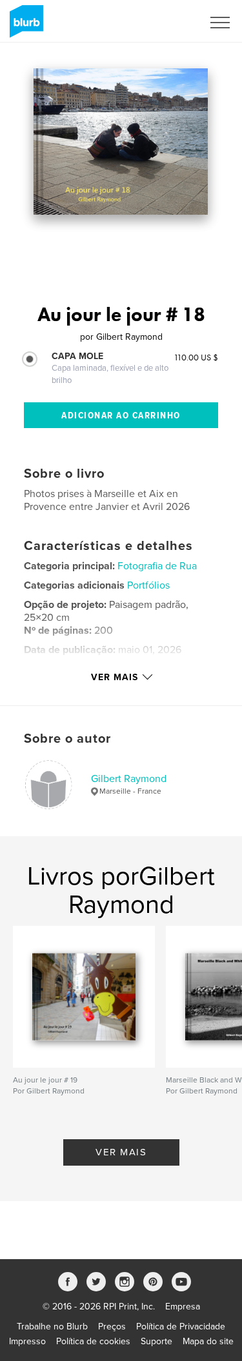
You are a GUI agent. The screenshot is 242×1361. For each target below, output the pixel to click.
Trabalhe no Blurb (52, 1326)
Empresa (182, 1306)
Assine (172, 22)
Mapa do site (208, 1341)
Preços (112, 1326)
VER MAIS (121, 1152)
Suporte (156, 1341)
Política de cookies (93, 1341)
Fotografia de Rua (157, 566)
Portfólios (148, 585)
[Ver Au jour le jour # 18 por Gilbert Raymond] (121, 141)
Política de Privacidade (180, 1326)
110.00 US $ (196, 357)
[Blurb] (24, 26)
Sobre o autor (67, 739)
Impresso (27, 1341)
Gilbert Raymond (128, 778)
